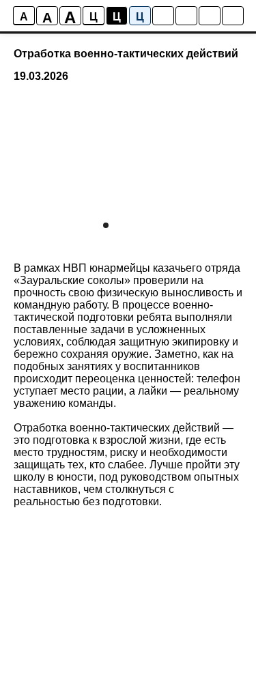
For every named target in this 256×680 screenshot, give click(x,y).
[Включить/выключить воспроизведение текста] (186, 15)
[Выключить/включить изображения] (163, 15)
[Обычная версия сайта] (233, 15)
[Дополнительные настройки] (210, 15)
